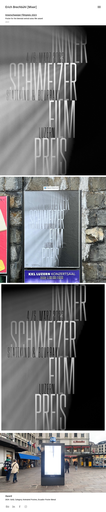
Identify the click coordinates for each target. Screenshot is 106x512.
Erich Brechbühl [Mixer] (21, 7)
